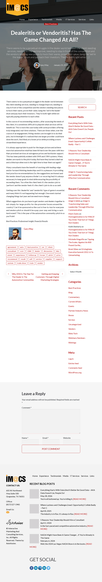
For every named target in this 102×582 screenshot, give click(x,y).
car (43, 247)
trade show (21, 263)
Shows (71, 315)
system (10, 263)
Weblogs (72, 342)
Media (59, 19)
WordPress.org (74, 372)
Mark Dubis (73, 213)
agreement (12, 247)
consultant (12, 251)
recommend (12, 259)
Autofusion (11, 543)
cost (22, 251)
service (39, 259)
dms (57, 251)
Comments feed (75, 368)
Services (82, 19)
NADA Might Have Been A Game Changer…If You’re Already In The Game (79, 163)
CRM (29, 251)
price (58, 255)
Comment (26, 407)
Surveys (71, 320)
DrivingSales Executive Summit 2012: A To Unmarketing (80, 252)
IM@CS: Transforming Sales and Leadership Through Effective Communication (80, 175)
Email (46, 438)
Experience (33, 19)
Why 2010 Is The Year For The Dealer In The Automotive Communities (23, 277)
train (32, 263)
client (50, 247)
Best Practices (51, 24)
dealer (37, 251)
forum (42, 255)
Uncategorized (74, 324)
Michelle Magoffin (76, 239)
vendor (40, 263)
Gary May (44, 65)
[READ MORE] (79, 499)
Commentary (74, 297)
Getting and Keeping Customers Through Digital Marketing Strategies (47, 277)
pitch (51, 255)
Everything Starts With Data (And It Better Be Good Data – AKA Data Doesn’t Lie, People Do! (81, 127)
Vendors (72, 329)
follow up (32, 255)
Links (91, 19)
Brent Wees (73, 249)
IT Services (70, 19)
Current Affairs (74, 301)
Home (22, 19)
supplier (49, 259)
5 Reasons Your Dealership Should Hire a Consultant (79, 152)
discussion (48, 251)
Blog (70, 292)
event (10, 255)
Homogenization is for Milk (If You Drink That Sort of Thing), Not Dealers (81, 219)
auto (22, 247)
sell (30, 259)
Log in (71, 359)
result (23, 259)
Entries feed (73, 363)
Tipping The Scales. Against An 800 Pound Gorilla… (81, 242)
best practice (32, 247)
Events (71, 306)
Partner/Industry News (78, 310)
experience (20, 255)
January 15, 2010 (61, 65)
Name (25, 438)
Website (67, 438)
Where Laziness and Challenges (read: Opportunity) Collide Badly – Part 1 (81, 141)
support (59, 259)
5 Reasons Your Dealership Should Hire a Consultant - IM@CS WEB (79, 198)
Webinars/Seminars (76, 338)
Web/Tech (72, 333)
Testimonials (47, 19)
